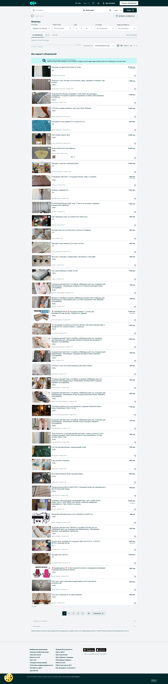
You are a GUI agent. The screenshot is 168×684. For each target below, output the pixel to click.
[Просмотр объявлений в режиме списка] (118, 46)
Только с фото (39, 16)
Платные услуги (35, 655)
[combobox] (58, 10)
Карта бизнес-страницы (64, 657)
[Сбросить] (110, 10)
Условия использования (38, 662)
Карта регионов (61, 655)
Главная (33, 45)
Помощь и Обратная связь (39, 652)
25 (88, 613)
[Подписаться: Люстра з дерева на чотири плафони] (135, 603)
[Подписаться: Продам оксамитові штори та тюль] (135, 76)
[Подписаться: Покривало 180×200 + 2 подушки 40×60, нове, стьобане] (135, 185)
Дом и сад (38, 45)
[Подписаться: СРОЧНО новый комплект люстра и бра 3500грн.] (135, 117)
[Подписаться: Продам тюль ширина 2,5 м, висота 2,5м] (135, 252)
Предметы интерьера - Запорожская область (64, 45)
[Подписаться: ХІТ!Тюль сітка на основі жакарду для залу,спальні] (135, 374)
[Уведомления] (98, 3)
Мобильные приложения (39, 649)
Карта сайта (60, 652)
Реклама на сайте (36, 668)
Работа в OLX (60, 662)
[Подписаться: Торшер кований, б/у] (135, 199)
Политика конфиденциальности (41, 665)
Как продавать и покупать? (66, 668)
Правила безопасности (64, 649)
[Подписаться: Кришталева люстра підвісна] (135, 158)
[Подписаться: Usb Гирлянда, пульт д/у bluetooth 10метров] (135, 225)
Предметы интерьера (47, 45)
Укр (85, 3)
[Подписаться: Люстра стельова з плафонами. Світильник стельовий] (135, 265)
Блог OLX (33, 660)
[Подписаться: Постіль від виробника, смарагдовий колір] (135, 456)
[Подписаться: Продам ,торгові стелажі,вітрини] (135, 172)
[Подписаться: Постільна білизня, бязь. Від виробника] (135, 482)
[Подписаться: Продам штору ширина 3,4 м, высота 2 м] (135, 130)
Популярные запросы (63, 660)
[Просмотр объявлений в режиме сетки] (121, 46)
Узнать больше (75, 676)
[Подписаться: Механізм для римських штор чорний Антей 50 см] (135, 523)
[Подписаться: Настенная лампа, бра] (135, 144)
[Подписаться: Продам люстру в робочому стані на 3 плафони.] (135, 239)
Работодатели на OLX (63, 665)
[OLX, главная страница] (33, 3)
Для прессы (34, 670)
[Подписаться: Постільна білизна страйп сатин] (135, 279)
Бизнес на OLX (35, 657)
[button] (41, 28)
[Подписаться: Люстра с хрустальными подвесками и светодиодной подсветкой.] (135, 590)
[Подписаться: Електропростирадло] (135, 469)
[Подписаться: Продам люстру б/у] (135, 563)
